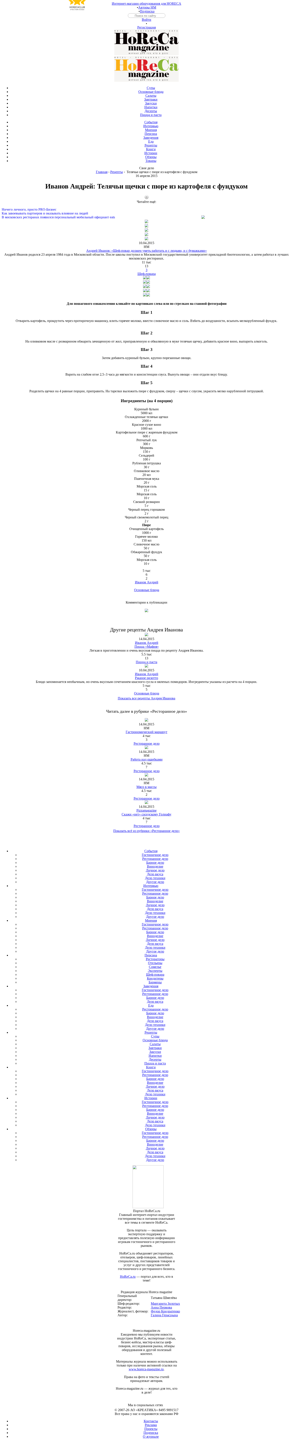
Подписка (147, 11)
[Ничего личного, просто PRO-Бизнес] (146, 206)
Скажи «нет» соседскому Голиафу (146, 814)
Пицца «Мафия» (146, 646)
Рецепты (116, 172)
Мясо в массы (146, 787)
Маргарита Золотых (165, 1303)
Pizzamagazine (146, 810)
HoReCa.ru (128, 1276)
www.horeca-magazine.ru (146, 1369)
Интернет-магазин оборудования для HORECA (146, 3)
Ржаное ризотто (146, 678)
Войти (146, 19)
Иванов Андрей (146, 582)
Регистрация (146, 27)
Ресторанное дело (147, 743)
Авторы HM (147, 7)
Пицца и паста (146, 662)
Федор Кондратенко (165, 1311)
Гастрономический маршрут (146, 732)
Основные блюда (146, 590)
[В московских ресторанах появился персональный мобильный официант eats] (146, 213)
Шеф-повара (146, 274)
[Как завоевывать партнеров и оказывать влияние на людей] (146, 209)
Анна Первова (161, 1307)
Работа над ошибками (147, 759)
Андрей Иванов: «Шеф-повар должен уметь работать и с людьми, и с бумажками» (146, 250)
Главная (101, 172)
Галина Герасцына (164, 1315)
